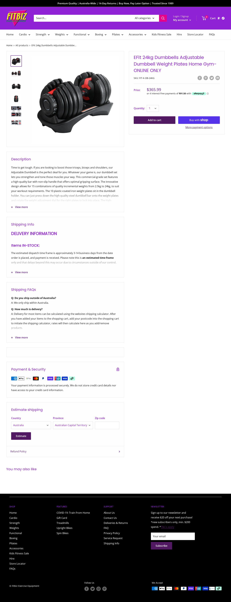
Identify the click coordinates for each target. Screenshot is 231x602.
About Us (109, 512)
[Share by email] (217, 77)
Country (16, 418)
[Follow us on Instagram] (98, 589)
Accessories (136, 34)
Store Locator (195, 34)
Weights (60, 34)
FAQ (106, 528)
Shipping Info (111, 543)
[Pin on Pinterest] (206, 77)
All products (22, 45)
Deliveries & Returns (116, 523)
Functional (80, 34)
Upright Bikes (64, 528)
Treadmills (63, 523)
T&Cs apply (167, 527)
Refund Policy (18, 451)
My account (181, 20)
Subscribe (161, 545)
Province (58, 418)
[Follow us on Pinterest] (104, 589)
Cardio (23, 34)
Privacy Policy (112, 533)
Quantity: (139, 108)
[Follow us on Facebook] (86, 589)
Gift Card (62, 518)
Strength (41, 34)
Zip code (100, 418)
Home (10, 34)
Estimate (21, 436)
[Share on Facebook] (200, 77)
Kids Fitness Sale (161, 34)
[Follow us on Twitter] (92, 589)
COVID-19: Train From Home (73, 512)
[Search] (163, 18)
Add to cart (154, 120)
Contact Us (110, 518)
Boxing (99, 34)
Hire (179, 34)
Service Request (113, 538)
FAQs (212, 34)
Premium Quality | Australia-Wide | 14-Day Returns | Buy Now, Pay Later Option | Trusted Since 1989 (115, 3)
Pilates (116, 34)
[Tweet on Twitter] (211, 77)
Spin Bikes (63, 533)
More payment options (199, 127)
